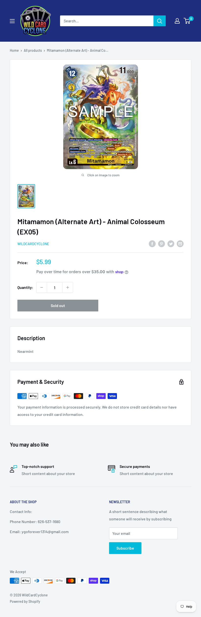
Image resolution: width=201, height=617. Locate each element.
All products (33, 50)
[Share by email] (180, 243)
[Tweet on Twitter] (170, 243)
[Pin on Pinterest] (161, 243)
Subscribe (125, 548)
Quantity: (25, 287)
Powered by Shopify (25, 601)
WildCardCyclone (33, 244)
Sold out (58, 305)
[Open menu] (12, 21)
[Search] (159, 20)
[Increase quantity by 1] (68, 287)
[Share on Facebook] (152, 243)
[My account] (177, 21)
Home (14, 50)
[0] (187, 21)
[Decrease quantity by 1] (42, 287)
